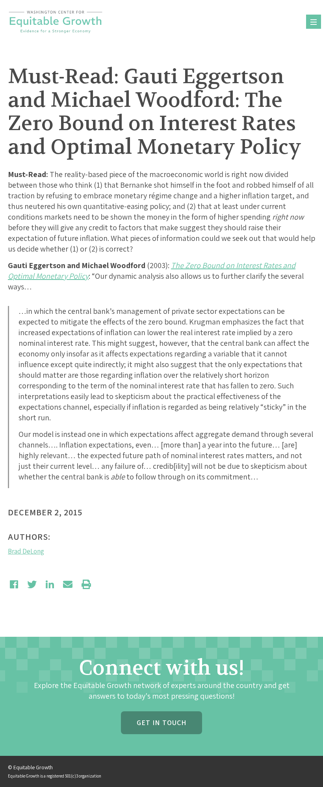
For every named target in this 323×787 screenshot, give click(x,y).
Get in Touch (161, 722)
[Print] (86, 584)
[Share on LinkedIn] (50, 584)
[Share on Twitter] (32, 584)
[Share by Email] (67, 584)
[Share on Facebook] (14, 584)
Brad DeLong (26, 551)
